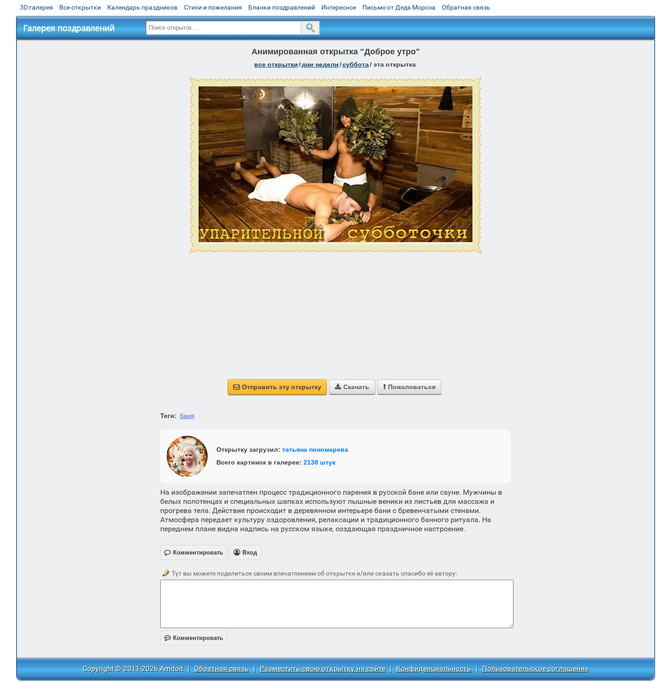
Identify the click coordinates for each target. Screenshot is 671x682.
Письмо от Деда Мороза (398, 7)
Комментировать (193, 637)
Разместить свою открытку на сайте (322, 668)
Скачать (352, 387)
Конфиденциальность (433, 668)
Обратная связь (466, 7)
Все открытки (80, 7)
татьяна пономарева (315, 449)
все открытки (276, 64)
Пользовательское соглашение (535, 668)
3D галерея (36, 7)
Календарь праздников (142, 7)
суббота (355, 64)
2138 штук (320, 462)
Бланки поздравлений (281, 7)
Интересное (338, 7)
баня (187, 415)
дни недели (320, 64)
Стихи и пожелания (213, 7)
